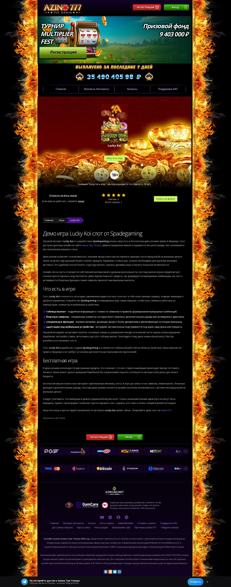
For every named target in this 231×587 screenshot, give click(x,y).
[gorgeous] (123, 195)
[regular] (113, 195)
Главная (61, 89)
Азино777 (166, 410)
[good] (118, 195)
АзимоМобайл (125, 523)
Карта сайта (83, 527)
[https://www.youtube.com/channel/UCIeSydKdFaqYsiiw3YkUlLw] (102, 517)
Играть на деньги (165, 198)
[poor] (108, 195)
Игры (61, 220)
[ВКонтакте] (106, 572)
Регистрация (145, 7)
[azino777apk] (126, 517)
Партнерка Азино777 (145, 527)
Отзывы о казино (147, 523)
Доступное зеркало (62, 527)
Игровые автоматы (96, 89)
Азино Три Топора (91, 245)
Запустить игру (114, 158)
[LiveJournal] (124, 572)
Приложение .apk (121, 527)
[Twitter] (115, 572)
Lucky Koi (75, 220)
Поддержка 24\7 (168, 89)
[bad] (103, 195)
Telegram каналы (170, 527)
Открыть (195, 581)
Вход (175, 7)
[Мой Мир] (119, 572)
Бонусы (132, 89)
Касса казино (107, 523)
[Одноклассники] (110, 572)
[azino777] (110, 517)
